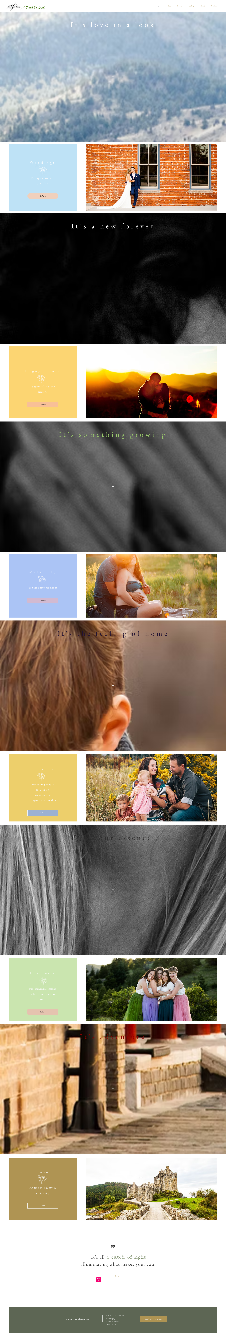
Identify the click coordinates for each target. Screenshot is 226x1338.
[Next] (211, 1265)
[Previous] (15, 1265)
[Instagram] (98, 1279)
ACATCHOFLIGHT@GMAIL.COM (77, 1319)
